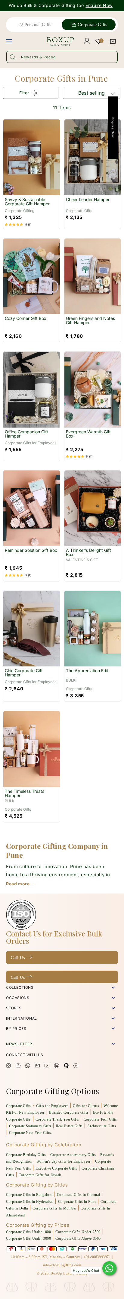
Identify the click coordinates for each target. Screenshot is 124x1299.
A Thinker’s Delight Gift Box (88, 552)
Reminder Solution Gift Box (31, 550)
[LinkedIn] (56, 1066)
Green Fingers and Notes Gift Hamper (90, 320)
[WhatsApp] (109, 1268)
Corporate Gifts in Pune (77, 1202)
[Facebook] (18, 1066)
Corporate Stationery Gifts (30, 1126)
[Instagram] (8, 1066)
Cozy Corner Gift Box (25, 318)
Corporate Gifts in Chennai (78, 1195)
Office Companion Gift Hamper (26, 434)
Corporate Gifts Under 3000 (28, 1238)
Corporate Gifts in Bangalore (29, 1195)
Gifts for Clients (86, 1106)
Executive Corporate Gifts (56, 1168)
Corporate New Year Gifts (30, 1133)
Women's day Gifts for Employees (63, 1161)
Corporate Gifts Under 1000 (28, 1232)
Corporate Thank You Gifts (57, 1119)
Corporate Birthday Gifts (26, 1155)
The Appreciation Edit (87, 671)
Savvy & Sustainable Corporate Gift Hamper (27, 201)
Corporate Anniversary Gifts (73, 1155)
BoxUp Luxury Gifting (69, 1273)
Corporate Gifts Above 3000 (78, 1238)
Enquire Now (99, 5)
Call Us (18, 958)
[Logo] (47, 41)
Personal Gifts (37, 24)
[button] (112, 41)
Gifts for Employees (52, 1106)
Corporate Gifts (92, 24)
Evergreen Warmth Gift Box (88, 434)
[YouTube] (47, 1066)
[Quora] (66, 1066)
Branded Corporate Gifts (68, 1112)
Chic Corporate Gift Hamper (24, 673)
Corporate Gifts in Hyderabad (30, 1202)
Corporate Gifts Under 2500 (78, 1232)
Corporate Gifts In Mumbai (54, 1208)
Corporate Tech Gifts (100, 1119)
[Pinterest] (75, 1066)
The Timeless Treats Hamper (24, 793)
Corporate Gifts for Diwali (40, 1175)
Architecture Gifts (101, 1126)
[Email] (37, 1066)
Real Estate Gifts (69, 1126)
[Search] (12, 57)
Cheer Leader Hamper (88, 199)
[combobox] (62, 57)
